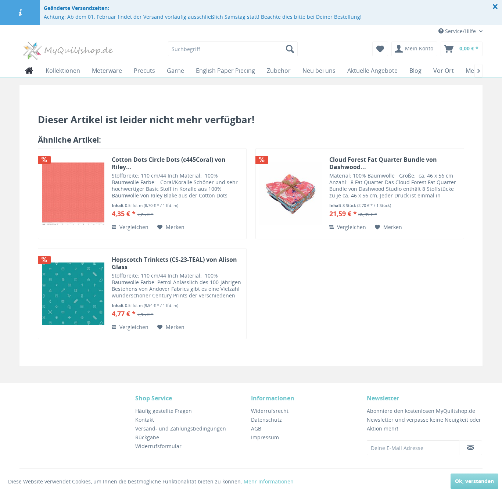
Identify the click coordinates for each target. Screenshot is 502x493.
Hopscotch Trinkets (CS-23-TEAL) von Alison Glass (174, 263)
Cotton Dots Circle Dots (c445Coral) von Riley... (169, 163)
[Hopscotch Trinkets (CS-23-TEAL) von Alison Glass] (73, 294)
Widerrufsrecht (269, 410)
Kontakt (144, 419)
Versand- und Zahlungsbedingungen (180, 428)
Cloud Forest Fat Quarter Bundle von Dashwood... (383, 163)
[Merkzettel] (380, 49)
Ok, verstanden (474, 481)
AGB (256, 428)
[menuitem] (233, 49)
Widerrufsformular (158, 446)
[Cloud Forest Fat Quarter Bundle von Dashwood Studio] (290, 194)
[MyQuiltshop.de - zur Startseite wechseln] (68, 51)
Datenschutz (266, 419)
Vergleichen (133, 227)
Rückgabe (147, 437)
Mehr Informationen (269, 481)
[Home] (29, 71)
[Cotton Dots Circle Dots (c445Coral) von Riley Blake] (73, 194)
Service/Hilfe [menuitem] (460, 31)
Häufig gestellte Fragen (163, 410)
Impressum (265, 437)
